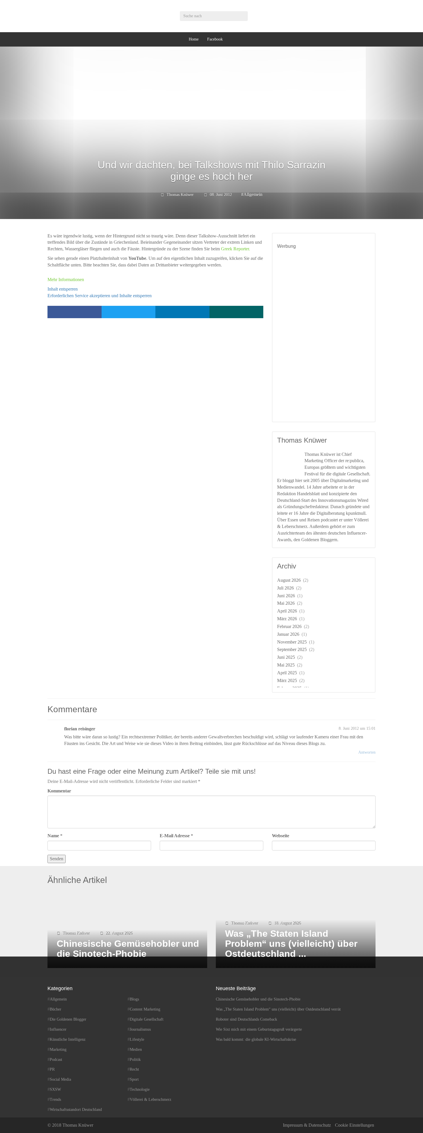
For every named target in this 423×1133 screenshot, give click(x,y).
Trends (55, 1099)
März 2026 (287, 618)
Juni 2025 (286, 657)
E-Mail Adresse (175, 835)
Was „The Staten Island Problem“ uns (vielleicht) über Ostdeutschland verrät (278, 1009)
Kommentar (59, 790)
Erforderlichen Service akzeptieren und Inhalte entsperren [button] (99, 295)
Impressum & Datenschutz (307, 1125)
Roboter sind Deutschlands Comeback (246, 1019)
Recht (134, 1069)
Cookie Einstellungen (354, 1125)
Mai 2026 (286, 603)
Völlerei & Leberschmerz (150, 1099)
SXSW (55, 1089)
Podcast (56, 1059)
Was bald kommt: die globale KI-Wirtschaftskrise (256, 1039)
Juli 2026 (285, 587)
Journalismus (140, 1029)
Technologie (140, 1089)
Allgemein (252, 194)
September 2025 (292, 649)
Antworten (367, 752)
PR (52, 1069)
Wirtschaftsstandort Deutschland (76, 1109)
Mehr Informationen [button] (65, 279)
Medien (136, 1049)
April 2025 (287, 672)
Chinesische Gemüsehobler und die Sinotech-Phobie (258, 999)
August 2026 (289, 580)
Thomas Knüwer (180, 195)
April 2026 (287, 610)
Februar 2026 (289, 626)
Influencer (58, 1029)
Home (194, 39)
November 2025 (292, 642)
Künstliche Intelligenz (67, 1039)
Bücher (55, 1009)
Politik (135, 1059)
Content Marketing (145, 1009)
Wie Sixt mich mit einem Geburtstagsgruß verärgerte (259, 1029)
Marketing (58, 1049)
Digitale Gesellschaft (146, 1019)
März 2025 (287, 680)
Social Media (60, 1079)
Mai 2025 (286, 664)
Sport (134, 1079)
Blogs (134, 999)
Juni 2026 (286, 595)
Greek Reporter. (235, 248)
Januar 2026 (288, 634)
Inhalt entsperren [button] (62, 289)
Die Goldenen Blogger (68, 1019)
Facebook (215, 39)
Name (53, 835)
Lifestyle (137, 1039)
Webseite (280, 835)
